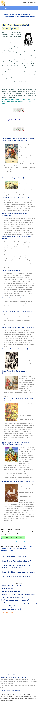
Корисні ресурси (16, 690)
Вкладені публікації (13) (21, 25)
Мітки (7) (15, 28)
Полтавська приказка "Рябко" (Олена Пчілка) (17, 311)
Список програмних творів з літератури (14, 597)
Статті (3, 690)
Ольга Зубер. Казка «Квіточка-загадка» (15, 556)
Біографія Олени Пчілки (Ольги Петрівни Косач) (18, 481)
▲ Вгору (4, 8)
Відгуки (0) (6, 28)
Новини (8, 690)
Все (4, 25)
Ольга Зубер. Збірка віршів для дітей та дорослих (18, 572)
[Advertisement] (9, 643)
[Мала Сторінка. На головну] (3, 5)
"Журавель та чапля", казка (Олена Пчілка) (16, 197)
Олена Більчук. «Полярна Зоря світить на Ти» (17, 561)
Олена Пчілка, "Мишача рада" (12, 270)
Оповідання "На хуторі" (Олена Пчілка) (15, 349)
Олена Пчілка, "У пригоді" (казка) (13, 178)
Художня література (8, 588)
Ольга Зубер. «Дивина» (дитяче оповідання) (16, 576)
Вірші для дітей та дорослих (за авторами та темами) (18, 594)
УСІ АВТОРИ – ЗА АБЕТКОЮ (11, 585)
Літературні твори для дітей (10, 591)
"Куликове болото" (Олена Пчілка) (13, 298)
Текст (9, 25)
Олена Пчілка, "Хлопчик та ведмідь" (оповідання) (18, 327)
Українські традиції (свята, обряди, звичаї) (15, 600)
